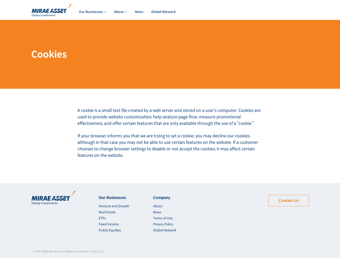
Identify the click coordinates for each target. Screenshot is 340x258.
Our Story (128, 24)
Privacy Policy (163, 224)
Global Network (163, 12)
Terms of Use (163, 218)
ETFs (102, 218)
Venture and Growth (102, 24)
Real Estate (107, 212)
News (139, 12)
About (157, 206)
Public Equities (110, 230)
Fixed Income (109, 224)
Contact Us (289, 200)
